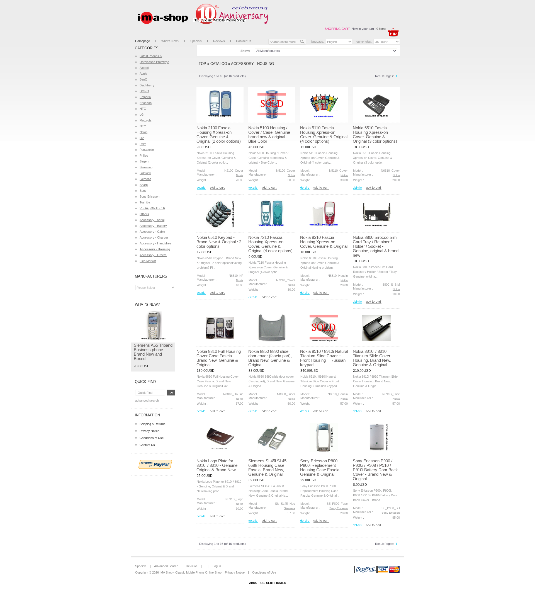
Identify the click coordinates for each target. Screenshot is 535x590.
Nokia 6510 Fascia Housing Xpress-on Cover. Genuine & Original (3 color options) (375, 134)
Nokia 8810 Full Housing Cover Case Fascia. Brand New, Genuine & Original (218, 358)
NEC (143, 126)
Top (202, 64)
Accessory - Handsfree (155, 243)
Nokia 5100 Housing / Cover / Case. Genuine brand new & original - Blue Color (269, 134)
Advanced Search (147, 400)
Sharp (144, 184)
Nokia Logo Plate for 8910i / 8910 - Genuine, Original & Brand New (217, 465)
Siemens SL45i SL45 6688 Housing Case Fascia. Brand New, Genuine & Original (267, 467)
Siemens (145, 179)
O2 (142, 138)
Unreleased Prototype (154, 62)
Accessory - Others (153, 255)
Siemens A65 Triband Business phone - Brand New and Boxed (153, 352)
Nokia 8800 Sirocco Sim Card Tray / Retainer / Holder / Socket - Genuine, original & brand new (375, 246)
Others (144, 214)
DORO (144, 91)
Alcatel (144, 67)
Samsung (146, 167)
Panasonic (147, 149)
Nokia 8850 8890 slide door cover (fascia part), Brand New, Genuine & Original (270, 358)
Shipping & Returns (153, 424)
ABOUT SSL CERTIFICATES (267, 582)
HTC (143, 108)
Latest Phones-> (151, 56)
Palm (143, 143)
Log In (217, 566)
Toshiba (145, 202)
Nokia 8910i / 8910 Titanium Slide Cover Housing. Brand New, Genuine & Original (372, 358)
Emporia (145, 97)
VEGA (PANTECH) (152, 208)
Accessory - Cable (152, 231)
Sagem (144, 161)
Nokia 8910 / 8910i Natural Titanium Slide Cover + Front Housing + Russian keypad (324, 358)
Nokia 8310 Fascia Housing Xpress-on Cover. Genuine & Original (323, 242)
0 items (381, 28)
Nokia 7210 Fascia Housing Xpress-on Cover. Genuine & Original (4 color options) (270, 244)
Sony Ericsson (149, 196)
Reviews (219, 41)
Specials (196, 41)
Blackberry (147, 85)
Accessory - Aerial (152, 220)
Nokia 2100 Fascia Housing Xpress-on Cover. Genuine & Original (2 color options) (218, 134)
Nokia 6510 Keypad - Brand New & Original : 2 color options (218, 242)
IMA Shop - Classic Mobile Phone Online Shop (191, 572)
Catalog (218, 64)
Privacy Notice (149, 431)
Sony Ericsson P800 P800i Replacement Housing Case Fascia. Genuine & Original (320, 467)
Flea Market (148, 261)
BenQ (143, 79)
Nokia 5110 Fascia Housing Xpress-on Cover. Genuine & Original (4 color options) (323, 134)
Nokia (143, 132)
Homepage (142, 41)
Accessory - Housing (252, 64)
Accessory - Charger (154, 237)
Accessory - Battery (153, 225)
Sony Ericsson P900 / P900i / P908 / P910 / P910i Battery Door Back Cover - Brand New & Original (375, 469)
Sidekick (145, 173)
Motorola (145, 120)
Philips (144, 155)
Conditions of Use (152, 438)
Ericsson (146, 103)
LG (142, 114)
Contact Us (243, 41)
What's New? (170, 41)
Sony (143, 190)
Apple (143, 73)
